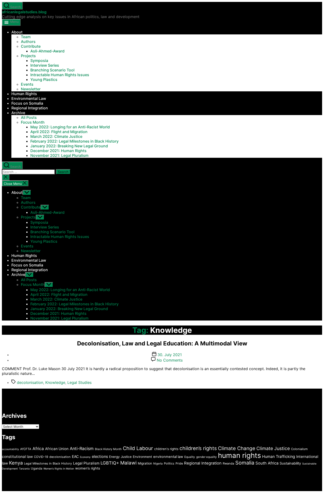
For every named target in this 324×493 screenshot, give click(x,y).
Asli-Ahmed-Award (47, 51)
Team (26, 36)
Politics (169, 463)
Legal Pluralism (86, 463)
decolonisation (30, 382)
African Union (57, 448)
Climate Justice (273, 448)
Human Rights (24, 93)
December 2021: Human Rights (58, 150)
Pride (179, 463)
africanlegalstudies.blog (24, 11)
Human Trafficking (278, 456)
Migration (145, 463)
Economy (85, 457)
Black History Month (108, 449)
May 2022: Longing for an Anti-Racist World (70, 127)
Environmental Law (28, 98)
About (17, 32)
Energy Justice (120, 457)
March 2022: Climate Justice (56, 136)
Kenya (16, 463)
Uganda (36, 468)
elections (100, 456)
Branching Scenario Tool (52, 70)
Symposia (39, 60)
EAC (75, 456)
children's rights (166, 449)
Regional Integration (29, 108)
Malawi (128, 463)
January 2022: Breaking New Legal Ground (69, 146)
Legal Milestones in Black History (48, 463)
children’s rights (198, 448)
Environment (142, 457)
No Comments (170, 360)
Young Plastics (43, 79)
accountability (10, 449)
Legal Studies (79, 382)
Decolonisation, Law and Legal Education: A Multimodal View (162, 343)
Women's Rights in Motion (58, 468)
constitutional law (17, 456)
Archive (18, 112)
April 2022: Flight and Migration (59, 131)
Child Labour (138, 448)
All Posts (29, 117)
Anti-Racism (82, 448)
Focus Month (33, 122)
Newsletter (31, 89)
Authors (28, 41)
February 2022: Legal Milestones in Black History (74, 141)
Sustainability (290, 463)
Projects (28, 55)
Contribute (31, 46)
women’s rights (87, 468)
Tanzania (24, 468)
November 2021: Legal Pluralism (59, 155)
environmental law (168, 457)
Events (27, 84)
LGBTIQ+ (110, 462)
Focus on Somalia (27, 103)
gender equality (206, 457)
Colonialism (299, 449)
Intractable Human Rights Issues (59, 74)
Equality (189, 457)
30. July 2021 (169, 354)
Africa (38, 448)
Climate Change (236, 448)
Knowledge (55, 382)
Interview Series (44, 65)
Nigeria (158, 463)
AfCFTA (25, 449)
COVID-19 (41, 457)
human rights (239, 455)
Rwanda (228, 463)
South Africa (266, 463)
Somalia (244, 463)
